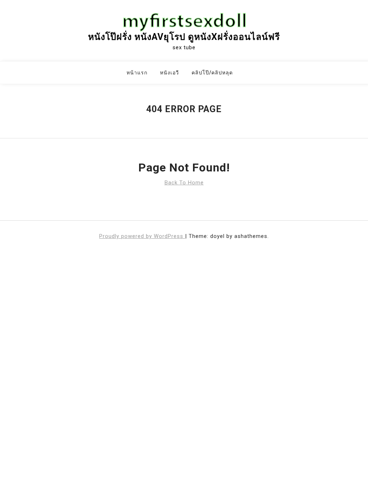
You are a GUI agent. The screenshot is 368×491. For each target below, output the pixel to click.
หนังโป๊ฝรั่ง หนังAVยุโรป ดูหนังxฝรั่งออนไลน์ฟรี (184, 37)
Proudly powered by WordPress (142, 236)
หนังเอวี (169, 72)
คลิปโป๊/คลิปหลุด (212, 72)
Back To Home (184, 182)
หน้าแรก (136, 72)
